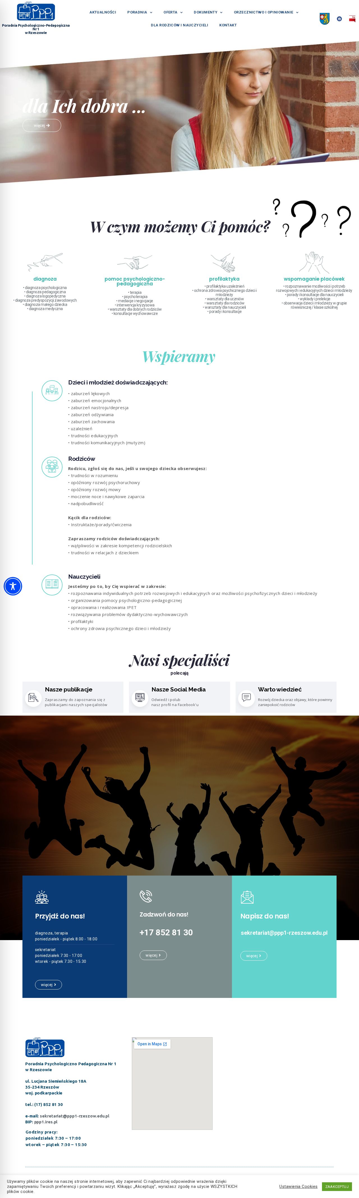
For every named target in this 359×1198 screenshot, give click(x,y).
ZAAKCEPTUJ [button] (337, 1187)
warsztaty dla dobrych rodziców (136, 309)
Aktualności (102, 12)
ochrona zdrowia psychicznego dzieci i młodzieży (225, 292)
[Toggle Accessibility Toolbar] (13, 586)
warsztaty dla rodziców (225, 303)
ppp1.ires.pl (46, 1121)
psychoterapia (136, 296)
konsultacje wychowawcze (136, 313)
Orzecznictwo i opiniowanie (263, 12)
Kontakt (228, 25)
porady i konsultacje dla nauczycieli (315, 294)
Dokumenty (205, 12)
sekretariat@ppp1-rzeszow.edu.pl (74, 1116)
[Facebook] (339, 18)
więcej (47, 984)
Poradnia (137, 12)
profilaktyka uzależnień (225, 286)
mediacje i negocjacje (135, 301)
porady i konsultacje (225, 311)
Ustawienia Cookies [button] (298, 1186)
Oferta (171, 12)
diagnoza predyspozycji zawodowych (46, 300)
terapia (136, 292)
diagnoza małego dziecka (46, 304)
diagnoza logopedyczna (46, 296)
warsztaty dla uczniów (225, 299)
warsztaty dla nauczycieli (225, 307)
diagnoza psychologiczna (46, 287)
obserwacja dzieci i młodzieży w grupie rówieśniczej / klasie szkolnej (315, 305)
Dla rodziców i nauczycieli (179, 25)
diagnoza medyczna (46, 308)
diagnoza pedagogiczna (46, 292)
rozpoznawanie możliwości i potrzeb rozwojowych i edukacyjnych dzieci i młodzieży (314, 288)
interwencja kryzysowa (136, 305)
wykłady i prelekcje (315, 299)
